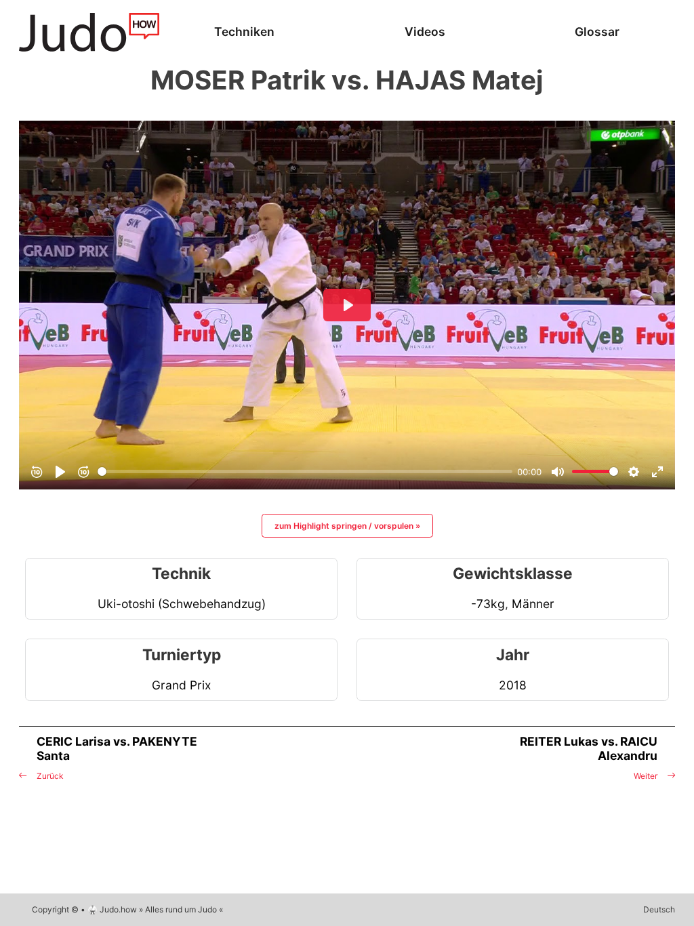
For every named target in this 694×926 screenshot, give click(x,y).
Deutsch (659, 909)
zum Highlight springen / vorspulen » (347, 526)
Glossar (597, 31)
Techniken (244, 31)
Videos (425, 31)
